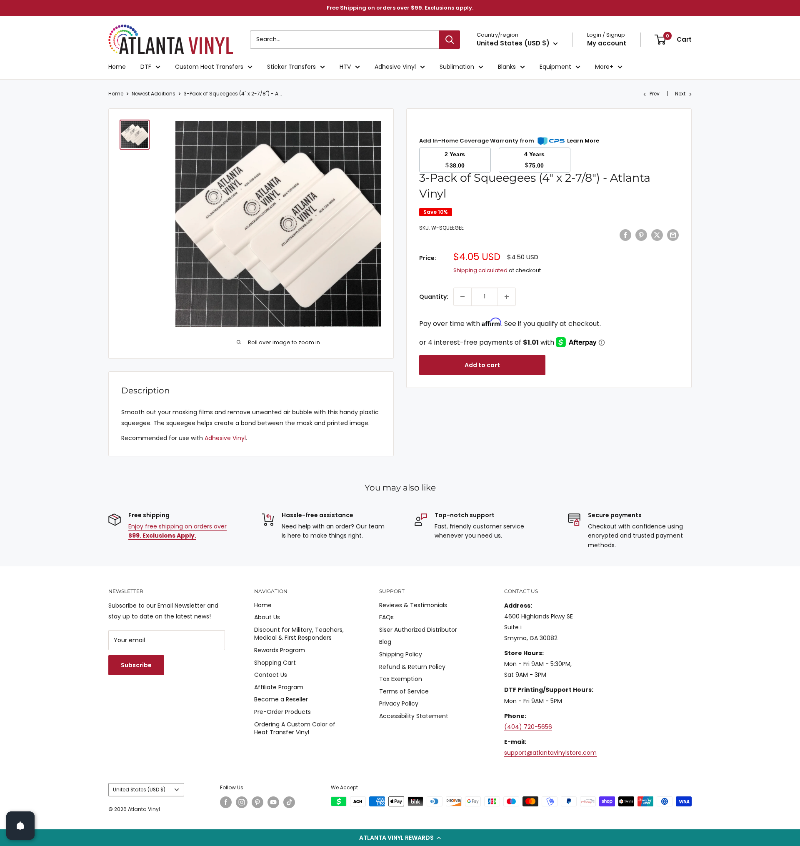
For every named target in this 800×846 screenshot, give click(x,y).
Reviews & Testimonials (413, 605)
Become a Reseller (281, 699)
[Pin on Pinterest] (641, 235)
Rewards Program (279, 650)
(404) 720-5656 (528, 727)
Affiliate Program (278, 687)
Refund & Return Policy (412, 667)
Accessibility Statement (413, 716)
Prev (655, 93)
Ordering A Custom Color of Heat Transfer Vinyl (294, 728)
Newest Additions (153, 93)
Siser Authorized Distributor (418, 630)
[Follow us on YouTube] (273, 802)
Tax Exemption (400, 679)
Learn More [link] (583, 141)
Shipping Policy (400, 654)
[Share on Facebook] (625, 235)
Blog (385, 642)
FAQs (386, 617)
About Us (267, 617)
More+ (604, 67)
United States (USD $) (139, 789)
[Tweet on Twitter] (657, 235)
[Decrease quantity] (462, 296)
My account (606, 43)
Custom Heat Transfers (209, 67)
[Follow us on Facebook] (226, 802)
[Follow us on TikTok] (289, 802)
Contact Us (270, 675)
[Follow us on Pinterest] (257, 802)
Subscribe (136, 665)
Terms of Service (404, 691)
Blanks (507, 67)
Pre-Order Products (282, 712)
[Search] (449, 39)
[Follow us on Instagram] (242, 802)
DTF (145, 67)
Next (680, 93)
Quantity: (433, 297)
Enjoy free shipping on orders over (177, 531)
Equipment (555, 67)
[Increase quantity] (506, 296)
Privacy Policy (398, 703)
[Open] (20, 825)
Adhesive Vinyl (395, 67)
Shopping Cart (275, 662)
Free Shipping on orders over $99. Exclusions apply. (400, 8)
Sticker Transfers (291, 67)
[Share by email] (673, 235)
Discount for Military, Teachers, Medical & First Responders (299, 634)
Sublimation (457, 67)
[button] (400, 837)
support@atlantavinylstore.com (550, 752)
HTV (345, 67)
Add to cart (482, 365)
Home (117, 67)
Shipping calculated (480, 270)
